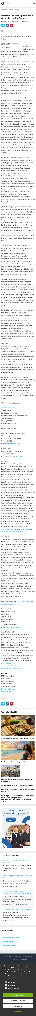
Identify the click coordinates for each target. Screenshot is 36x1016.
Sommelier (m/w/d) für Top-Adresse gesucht (17, 906)
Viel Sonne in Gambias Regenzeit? (13, 762)
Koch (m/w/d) (7, 922)
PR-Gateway (5, 21)
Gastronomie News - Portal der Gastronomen (20, 956)
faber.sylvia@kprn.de (12, 627)
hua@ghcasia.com (16, 456)
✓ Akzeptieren (18, 995)
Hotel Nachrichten (8, 942)
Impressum (24, 959)
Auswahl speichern (18, 1001)
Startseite (4, 10)
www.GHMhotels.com (8, 408)
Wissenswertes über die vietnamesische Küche (18, 738)
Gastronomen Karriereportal (11, 938)
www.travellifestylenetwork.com (11, 666)
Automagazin (6, 934)
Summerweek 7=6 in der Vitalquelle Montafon (17, 785)
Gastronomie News (14, 10)
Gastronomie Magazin (9, 946)
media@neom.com (7, 529)
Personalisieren (17, 1011)
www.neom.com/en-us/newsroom (12, 532)
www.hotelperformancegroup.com (12, 668)
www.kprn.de (10, 663)
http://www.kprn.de (7, 692)
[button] (29, 3)
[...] (7, 867)
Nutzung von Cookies (14, 959)
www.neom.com (25, 529)
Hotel (4, 698)
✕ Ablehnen (18, 1006)
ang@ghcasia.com (14, 444)
